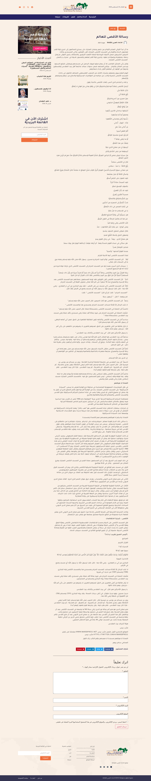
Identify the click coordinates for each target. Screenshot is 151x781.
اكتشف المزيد (40, 48)
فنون (73, 17)
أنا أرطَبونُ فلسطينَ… (42, 89)
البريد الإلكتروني (122, 705)
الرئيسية (92, 17)
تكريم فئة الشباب (44, 76)
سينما (57, 17)
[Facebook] (32, 7)
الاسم (125, 697)
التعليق (125, 671)
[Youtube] (20, 7)
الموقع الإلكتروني (122, 714)
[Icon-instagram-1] (104, 767)
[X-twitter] (28, 7)
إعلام (112, 28)
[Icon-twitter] (107, 767)
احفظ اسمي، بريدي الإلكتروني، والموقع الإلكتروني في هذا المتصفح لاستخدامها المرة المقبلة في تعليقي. (91, 722)
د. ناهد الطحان (45, 101)
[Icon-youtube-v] (100, 767)
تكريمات (65, 17)
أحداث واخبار (82, 17)
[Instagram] (24, 7)
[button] (109, 649)
